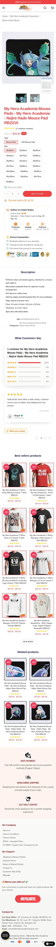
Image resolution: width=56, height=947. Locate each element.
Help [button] (51, 944)
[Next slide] (50, 57)
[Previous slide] (6, 57)
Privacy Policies (9, 838)
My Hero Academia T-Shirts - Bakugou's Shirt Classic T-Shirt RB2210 (42, 537)
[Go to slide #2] (35, 98)
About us (6, 830)
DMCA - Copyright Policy (13, 841)
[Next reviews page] (49, 438)
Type (6, 138)
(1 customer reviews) (24, 128)
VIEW (14, 484)
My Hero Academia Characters (24, 16)
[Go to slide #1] (21, 98)
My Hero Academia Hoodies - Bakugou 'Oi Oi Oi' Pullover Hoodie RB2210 (14, 623)
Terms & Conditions (11, 834)
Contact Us (7, 868)
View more (28, 642)
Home (5, 16)
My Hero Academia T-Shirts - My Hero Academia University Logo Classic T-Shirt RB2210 (14, 580)
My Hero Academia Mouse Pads (33, 323)
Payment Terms (9, 861)
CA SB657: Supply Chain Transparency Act (20, 845)
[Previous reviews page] (36, 438)
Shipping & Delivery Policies (14, 857)
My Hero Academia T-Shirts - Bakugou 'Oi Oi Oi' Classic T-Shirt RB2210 (42, 580)
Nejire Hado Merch (11, 20)
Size (6, 146)
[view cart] (52, 7)
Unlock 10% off (5, 935)
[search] (44, 7)
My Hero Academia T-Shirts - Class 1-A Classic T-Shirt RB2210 (14, 537)
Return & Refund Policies (13, 864)
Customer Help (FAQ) (12, 871)
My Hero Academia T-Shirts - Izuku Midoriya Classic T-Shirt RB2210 (14, 492)
